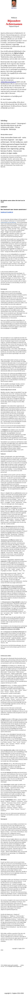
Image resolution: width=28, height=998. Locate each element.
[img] (14, 3)
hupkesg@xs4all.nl (7, 212)
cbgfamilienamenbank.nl (8, 82)
